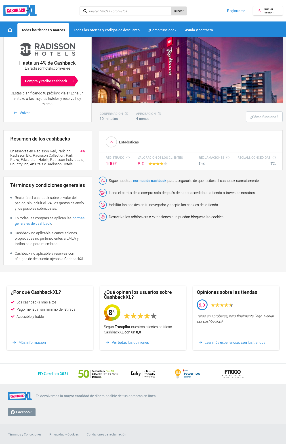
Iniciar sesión (268, 10)
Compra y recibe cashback (46, 81)
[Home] (10, 30)
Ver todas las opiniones (130, 342)
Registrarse (236, 11)
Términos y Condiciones (24, 434)
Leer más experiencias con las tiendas (235, 342)
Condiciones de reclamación (106, 434)
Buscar (179, 11)
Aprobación (146, 114)
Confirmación (111, 114)
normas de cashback (149, 180)
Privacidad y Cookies (64, 434)
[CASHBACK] (20, 10)
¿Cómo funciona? (264, 116)
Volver (24, 112)
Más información (32, 342)
